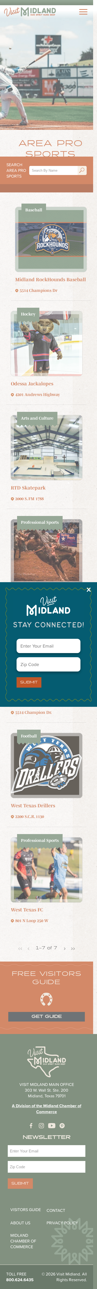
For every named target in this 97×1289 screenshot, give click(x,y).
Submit (29, 682)
